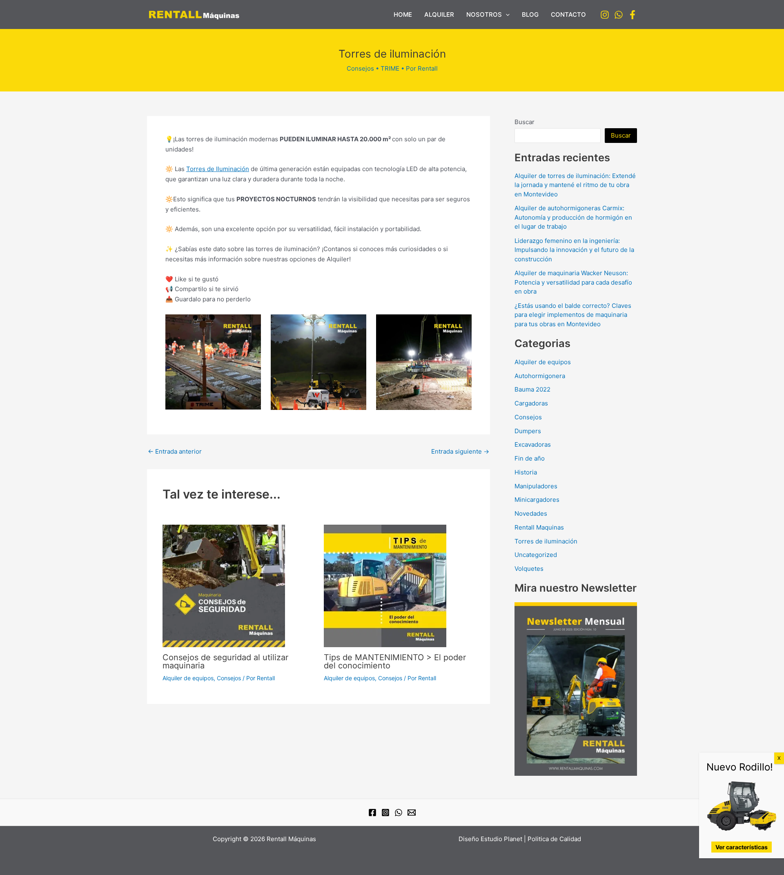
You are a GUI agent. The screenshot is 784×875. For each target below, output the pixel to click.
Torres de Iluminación (217, 169)
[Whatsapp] (618, 14)
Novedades (530, 513)
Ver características (741, 847)
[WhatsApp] (398, 812)
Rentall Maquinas (539, 527)
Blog (530, 14)
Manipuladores (535, 486)
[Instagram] (604, 14)
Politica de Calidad (554, 839)
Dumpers (527, 431)
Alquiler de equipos (188, 678)
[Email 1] (412, 812)
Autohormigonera (539, 376)
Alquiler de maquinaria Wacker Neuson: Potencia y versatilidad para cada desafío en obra (573, 282)
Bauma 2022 (532, 389)
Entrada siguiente (460, 451)
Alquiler (439, 14)
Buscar (524, 122)
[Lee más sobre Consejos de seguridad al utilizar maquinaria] (224, 585)
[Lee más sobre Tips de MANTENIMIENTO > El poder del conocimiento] (385, 585)
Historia (525, 472)
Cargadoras (531, 403)
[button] (506, 15)
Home (403, 14)
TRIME (390, 68)
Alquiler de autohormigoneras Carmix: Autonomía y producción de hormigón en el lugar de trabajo (573, 217)
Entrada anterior (175, 451)
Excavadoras (532, 444)
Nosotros (484, 14)
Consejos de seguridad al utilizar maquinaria (225, 661)
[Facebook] (632, 14)
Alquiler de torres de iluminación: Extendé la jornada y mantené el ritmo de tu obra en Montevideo (575, 185)
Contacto (568, 14)
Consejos (360, 68)
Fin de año (529, 458)
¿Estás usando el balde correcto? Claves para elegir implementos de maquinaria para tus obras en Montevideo (572, 315)
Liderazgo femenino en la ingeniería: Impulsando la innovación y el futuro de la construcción (574, 250)
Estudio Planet (501, 839)
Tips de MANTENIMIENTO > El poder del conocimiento (395, 661)
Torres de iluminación (545, 541)
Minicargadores (536, 499)
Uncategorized (535, 555)
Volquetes (528, 568)
